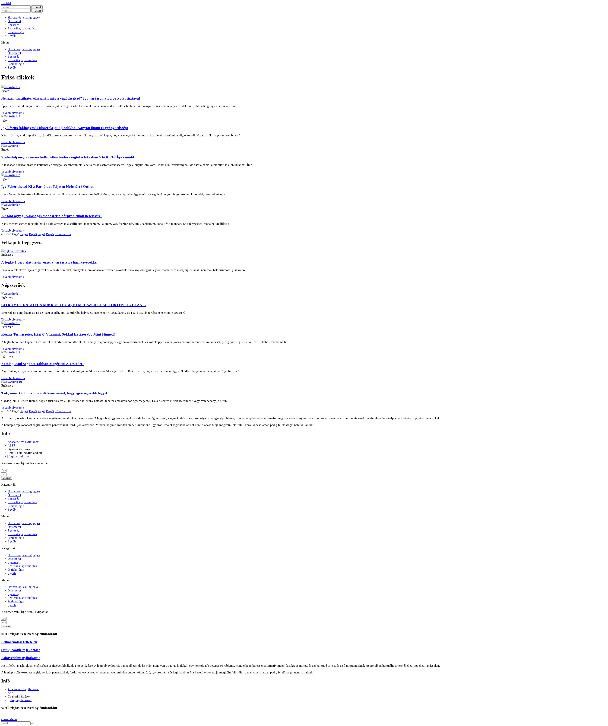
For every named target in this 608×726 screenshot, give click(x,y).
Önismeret (14, 21)
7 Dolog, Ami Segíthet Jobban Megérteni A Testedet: (42, 364)
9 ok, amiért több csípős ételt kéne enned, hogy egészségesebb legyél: (54, 393)
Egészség (13, 24)
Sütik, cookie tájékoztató (20, 650)
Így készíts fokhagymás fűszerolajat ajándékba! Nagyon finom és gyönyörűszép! (64, 128)
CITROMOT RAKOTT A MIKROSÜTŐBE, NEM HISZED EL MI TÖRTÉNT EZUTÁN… (73, 305)
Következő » (63, 234)
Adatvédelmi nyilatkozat (20, 658)
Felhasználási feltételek (19, 642)
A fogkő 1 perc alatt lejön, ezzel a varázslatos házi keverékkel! (50, 262)
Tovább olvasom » (13, 112)
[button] (6, 3)
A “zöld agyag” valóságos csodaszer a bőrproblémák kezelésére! (51, 216)
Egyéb (12, 35)
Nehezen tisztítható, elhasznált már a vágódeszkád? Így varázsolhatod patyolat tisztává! (70, 98)
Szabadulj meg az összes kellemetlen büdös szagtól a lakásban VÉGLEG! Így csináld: (68, 157)
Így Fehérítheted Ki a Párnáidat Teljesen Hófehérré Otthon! (48, 186)
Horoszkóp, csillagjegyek (24, 17)
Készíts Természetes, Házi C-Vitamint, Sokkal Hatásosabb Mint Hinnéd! (58, 334)
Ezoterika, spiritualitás (22, 28)
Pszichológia (16, 32)
